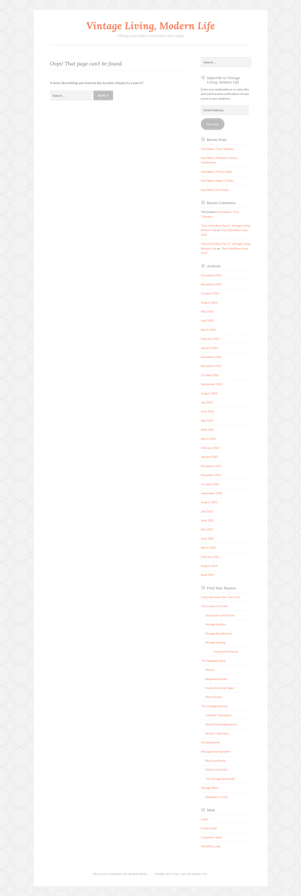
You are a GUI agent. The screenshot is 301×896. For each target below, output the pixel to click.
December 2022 (211, 357)
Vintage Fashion (215, 624)
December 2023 (211, 275)
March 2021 (208, 547)
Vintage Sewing (215, 642)
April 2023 (207, 320)
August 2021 (209, 502)
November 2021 (211, 475)
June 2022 (207, 411)
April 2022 (207, 429)
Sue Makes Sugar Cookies (217, 180)
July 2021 (207, 511)
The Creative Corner (214, 606)
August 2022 (209, 393)
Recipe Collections (217, 733)
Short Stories (213, 697)
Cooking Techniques (218, 715)
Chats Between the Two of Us (220, 597)
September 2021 (211, 493)
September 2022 (211, 384)
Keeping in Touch (216, 797)
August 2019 (209, 565)
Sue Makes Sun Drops (215, 189)
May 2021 (207, 529)
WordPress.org (210, 846)
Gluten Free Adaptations (221, 724)
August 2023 (209, 302)
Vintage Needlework (218, 633)
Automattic (197, 874)
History (210, 669)
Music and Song (215, 760)
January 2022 (209, 456)
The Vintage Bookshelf (220, 778)
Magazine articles (216, 679)
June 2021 (207, 520)
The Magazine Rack (213, 660)
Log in (204, 819)
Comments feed (211, 837)
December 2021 (211, 466)
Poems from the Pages (219, 688)
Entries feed (209, 828)
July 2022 (207, 402)
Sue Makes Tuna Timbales (217, 149)
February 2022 (210, 447)
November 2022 (211, 366)
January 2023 (209, 348)
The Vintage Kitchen (214, 706)
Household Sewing (226, 651)
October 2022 (210, 375)
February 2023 (210, 338)
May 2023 (207, 311)
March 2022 (208, 438)
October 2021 (210, 484)
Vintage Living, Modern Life (150, 25)
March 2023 (208, 329)
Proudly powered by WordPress (120, 874)
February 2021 (210, 556)
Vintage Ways (210, 787)
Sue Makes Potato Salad (216, 171)
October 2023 (210, 293)
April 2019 (207, 574)
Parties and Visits (216, 769)
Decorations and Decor (220, 615)
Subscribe (212, 124)
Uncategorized (210, 742)
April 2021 (207, 538)
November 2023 (211, 284)
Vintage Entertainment (216, 751)
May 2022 (207, 420)
